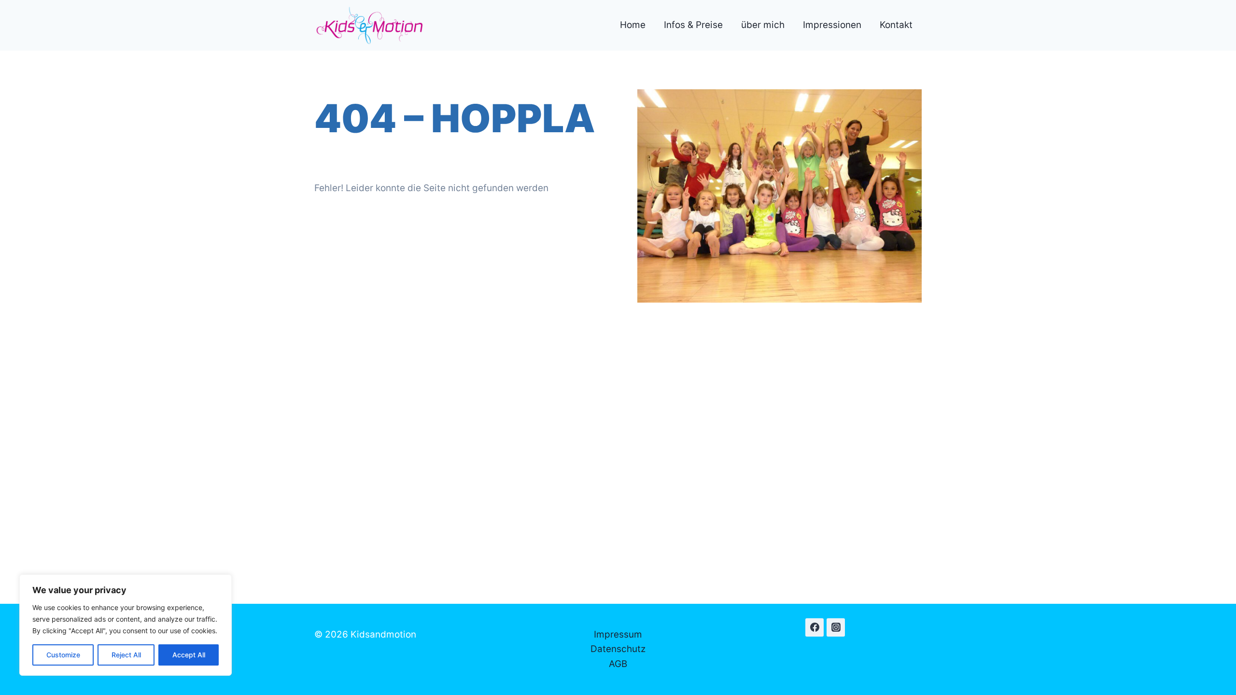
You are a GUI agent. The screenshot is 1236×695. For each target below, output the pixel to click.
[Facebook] (814, 627)
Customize (63, 655)
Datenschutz (618, 648)
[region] (125, 625)
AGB (618, 663)
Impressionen (832, 24)
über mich (763, 24)
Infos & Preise (693, 24)
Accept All (188, 655)
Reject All (126, 655)
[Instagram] (836, 627)
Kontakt (896, 24)
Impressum (618, 634)
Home (633, 24)
